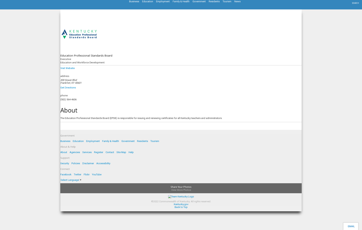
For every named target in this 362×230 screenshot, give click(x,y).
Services (87, 152)
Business (65, 141)
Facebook (65, 174)
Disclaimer (88, 163)
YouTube (96, 174)
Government (128, 141)
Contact (110, 152)
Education (78, 141)
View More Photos (181, 190)
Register (98, 152)
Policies (75, 163)
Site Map (121, 152)
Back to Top (181, 207)
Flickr (87, 174)
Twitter (77, 174)
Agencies (75, 152)
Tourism (154, 141)
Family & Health (110, 141)
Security (64, 163)
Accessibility (103, 163)
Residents (142, 141)
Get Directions (68, 87)
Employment (93, 141)
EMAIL (351, 226)
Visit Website (67, 68)
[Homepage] (18, 8)
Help (131, 152)
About (63, 152)
